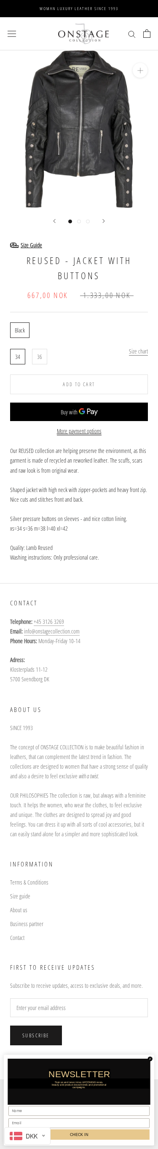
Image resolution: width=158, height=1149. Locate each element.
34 (17, 357)
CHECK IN (79, 1134)
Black (20, 330)
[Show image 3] (88, 221)
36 (39, 357)
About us (18, 910)
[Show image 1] (70, 221)
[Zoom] (140, 70)
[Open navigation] (12, 33)
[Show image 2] (79, 221)
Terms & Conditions (29, 882)
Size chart (138, 351)
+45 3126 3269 (49, 622)
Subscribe (36, 1035)
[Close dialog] (150, 1058)
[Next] (103, 221)
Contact (17, 938)
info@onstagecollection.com (52, 631)
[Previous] (54, 221)
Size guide (20, 896)
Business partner (26, 924)
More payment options (79, 431)
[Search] (132, 33)
